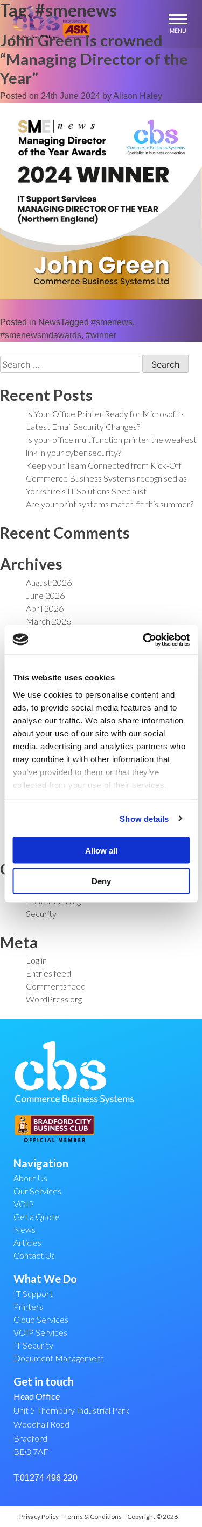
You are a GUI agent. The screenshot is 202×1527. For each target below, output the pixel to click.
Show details (144, 818)
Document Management (58, 1358)
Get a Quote (36, 1216)
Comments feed (56, 986)
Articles (27, 1242)
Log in (36, 960)
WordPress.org (54, 999)
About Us (30, 1178)
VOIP (23, 1204)
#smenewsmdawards (40, 335)
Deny (101, 880)
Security (41, 913)
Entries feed (48, 973)
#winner (101, 335)
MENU (178, 30)
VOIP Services (40, 1332)
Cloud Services (40, 1319)
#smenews (112, 322)
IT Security (33, 1345)
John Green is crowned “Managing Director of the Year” (94, 59)
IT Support (33, 1293)
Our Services (37, 1191)
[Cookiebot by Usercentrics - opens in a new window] (144, 640)
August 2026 (49, 582)
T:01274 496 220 (45, 1477)
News (49, 322)
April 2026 (45, 608)
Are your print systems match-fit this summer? (109, 504)
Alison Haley (137, 96)
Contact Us (34, 1255)
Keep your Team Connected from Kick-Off (104, 465)
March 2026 (48, 621)
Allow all (101, 850)
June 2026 (45, 595)
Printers (28, 1306)
